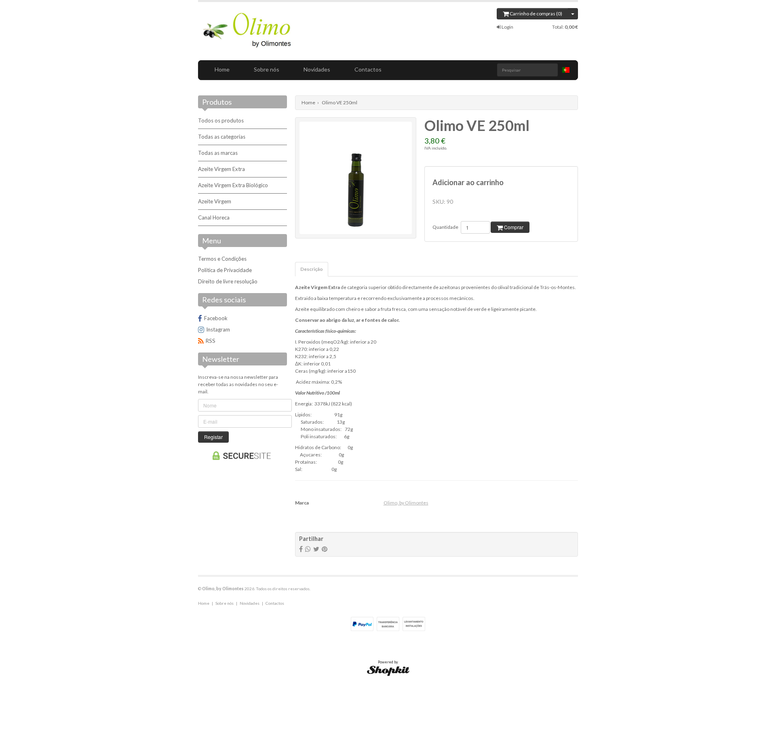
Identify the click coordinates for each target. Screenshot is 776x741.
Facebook (216, 318)
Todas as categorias (221, 136)
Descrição (311, 269)
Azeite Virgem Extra (221, 169)
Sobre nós (266, 69)
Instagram (218, 329)
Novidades (317, 69)
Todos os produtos (221, 120)
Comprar (513, 227)
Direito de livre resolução (227, 281)
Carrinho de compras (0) (535, 14)
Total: (565, 27)
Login (507, 27)
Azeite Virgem (214, 201)
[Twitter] (316, 549)
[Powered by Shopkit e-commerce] (388, 670)
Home (222, 69)
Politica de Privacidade (225, 270)
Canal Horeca (214, 217)
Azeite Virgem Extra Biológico (233, 185)
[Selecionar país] (565, 70)
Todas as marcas (218, 153)
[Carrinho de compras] (573, 13)
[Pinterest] (324, 549)
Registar (213, 436)
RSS (210, 341)
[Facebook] (301, 549)
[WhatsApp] (308, 549)
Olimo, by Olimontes (406, 503)
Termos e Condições (222, 258)
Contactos (368, 69)
